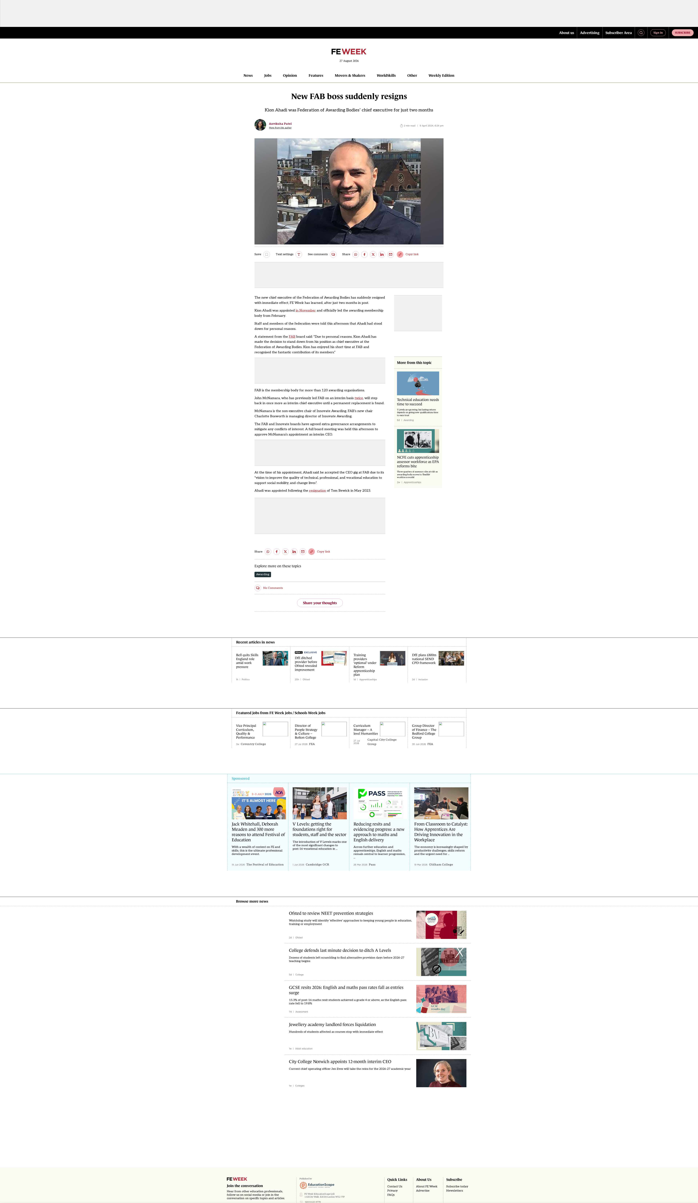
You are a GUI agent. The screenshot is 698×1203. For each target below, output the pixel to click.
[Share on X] (373, 254)
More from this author (280, 127)
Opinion (290, 75)
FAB (292, 337)
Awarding (262, 574)
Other (412, 75)
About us (566, 33)
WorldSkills (386, 75)
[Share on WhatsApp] (355, 254)
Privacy (392, 1190)
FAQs (391, 1195)
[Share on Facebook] (364, 254)
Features (316, 75)
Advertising (589, 33)
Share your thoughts (320, 603)
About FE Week (426, 1186)
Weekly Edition (441, 75)
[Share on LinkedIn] (382, 254)
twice (359, 398)
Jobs (267, 75)
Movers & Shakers (350, 75)
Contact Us (394, 1186)
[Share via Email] (390, 254)
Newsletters (454, 1190)
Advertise (423, 1190)
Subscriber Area (618, 33)
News (248, 75)
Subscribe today (457, 1186)
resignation (317, 491)
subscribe (683, 32)
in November (306, 310)
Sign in (658, 32)
